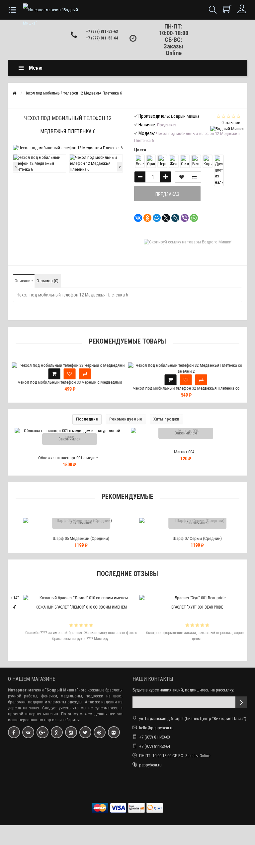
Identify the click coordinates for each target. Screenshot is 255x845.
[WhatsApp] (192, 218)
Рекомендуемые (125, 419)
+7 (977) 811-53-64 (102, 38)
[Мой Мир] (155, 218)
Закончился (69, 438)
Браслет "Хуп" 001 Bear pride (186, 607)
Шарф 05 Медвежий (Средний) (70, 538)
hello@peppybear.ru (156, 727)
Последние (87, 419)
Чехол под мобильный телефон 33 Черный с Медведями (69, 382)
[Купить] (54, 373)
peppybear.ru (150, 764)
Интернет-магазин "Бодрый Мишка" (43, 689)
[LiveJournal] (173, 218)
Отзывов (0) (47, 280)
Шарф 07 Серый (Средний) (186, 538)
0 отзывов (230, 122)
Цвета (140, 149)
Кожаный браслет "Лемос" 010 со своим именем (70, 607)
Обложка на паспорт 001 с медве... (69, 457)
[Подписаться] (241, 702)
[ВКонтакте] (136, 218)
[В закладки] (181, 177)
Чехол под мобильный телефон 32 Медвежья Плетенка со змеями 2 (185, 391)
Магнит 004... (185, 451)
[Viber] (183, 218)
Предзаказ (167, 194)
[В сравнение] (194, 177)
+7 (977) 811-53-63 (154, 737)
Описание (24, 280)
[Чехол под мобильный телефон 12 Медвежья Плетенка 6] (39, 163)
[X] (164, 218)
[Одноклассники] (145, 218)
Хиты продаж (166, 419)
